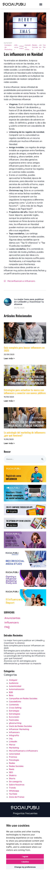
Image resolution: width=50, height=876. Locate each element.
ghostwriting (15, 723)
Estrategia (14, 710)
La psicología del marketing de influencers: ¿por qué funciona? (25, 434)
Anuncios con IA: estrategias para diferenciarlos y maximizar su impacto (22, 662)
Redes (12, 763)
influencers (21, 47)
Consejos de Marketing (8, 47)
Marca (12, 744)
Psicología (14, 760)
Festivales (14, 720)
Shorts (12, 778)
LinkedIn (13, 741)
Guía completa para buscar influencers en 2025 (24, 349)
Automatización (16, 689)
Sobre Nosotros (16, 784)
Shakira (12, 775)
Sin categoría (15, 781)
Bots (11, 695)
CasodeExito (15, 701)
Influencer (16, 47)
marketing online (28, 47)
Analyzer (13, 680)
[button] (40, 4)
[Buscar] (42, 459)
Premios (13, 757)
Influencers (14, 732)
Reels (11, 769)
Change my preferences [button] (25, 867)
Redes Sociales (35, 47)
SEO (11, 772)
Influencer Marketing (19, 729)
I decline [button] (25, 862)
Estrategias (14, 714)
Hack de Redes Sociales (20, 726)
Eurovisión (14, 717)
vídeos (40, 47)
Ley (10, 738)
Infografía (14, 735)
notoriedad (14, 754)
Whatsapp (14, 790)
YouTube (44, 47)
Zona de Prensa (16, 797)
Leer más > (9, 358)
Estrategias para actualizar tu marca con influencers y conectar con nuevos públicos (25, 391)
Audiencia (13, 683)
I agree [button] (25, 856)
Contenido (14, 704)
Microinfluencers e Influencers (21, 281)
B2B (11, 692)
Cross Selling (15, 707)
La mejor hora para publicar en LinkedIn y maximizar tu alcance (29, 301)
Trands (12, 787)
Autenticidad (15, 686)
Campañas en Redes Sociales (23, 698)
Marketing (14, 747)
